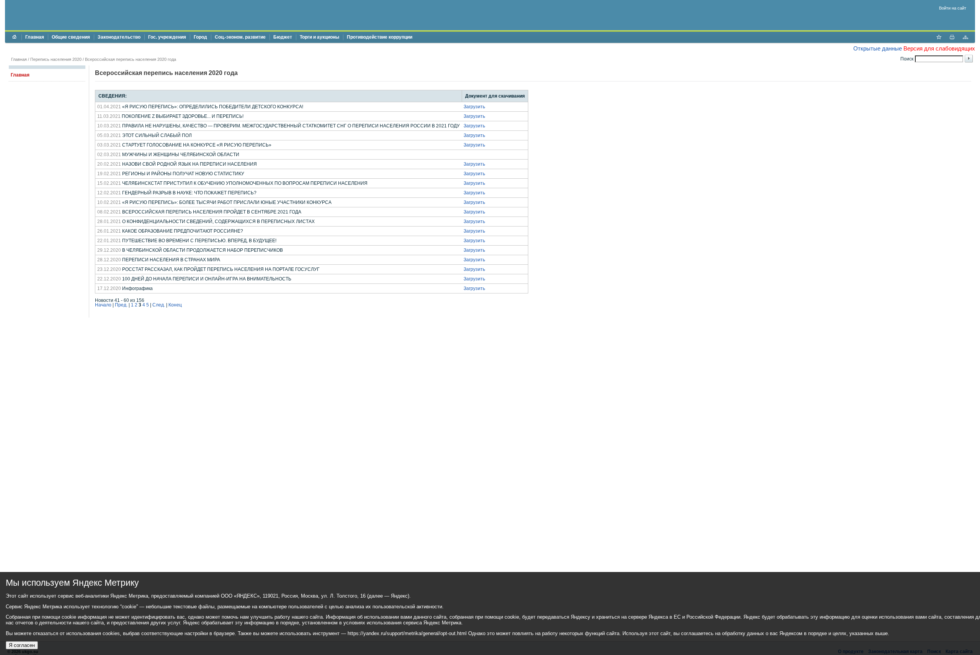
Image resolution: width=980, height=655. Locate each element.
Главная (34, 37)
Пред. (121, 305)
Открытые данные (877, 48)
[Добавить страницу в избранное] (938, 38)
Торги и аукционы (319, 37)
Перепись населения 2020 (56, 59)
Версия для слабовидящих (939, 48)
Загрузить (474, 106)
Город (200, 37)
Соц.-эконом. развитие (240, 37)
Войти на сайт (952, 8)
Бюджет (282, 37)
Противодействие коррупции (379, 37)
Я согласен (22, 645)
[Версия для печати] (952, 38)
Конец (175, 305)
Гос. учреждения (167, 37)
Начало (103, 305)
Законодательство (119, 37)
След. (158, 305)
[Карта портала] (965, 38)
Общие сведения (71, 37)
